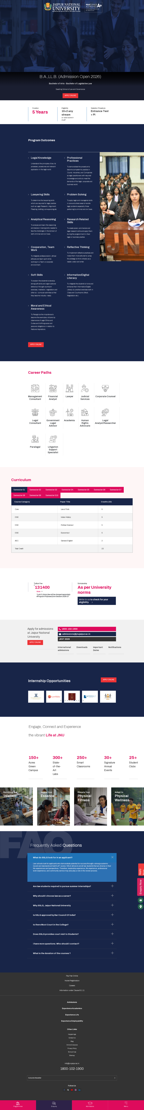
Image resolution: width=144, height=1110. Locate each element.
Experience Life (72, 1015)
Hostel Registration (72, 981)
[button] (60, 700)
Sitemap (72, 1055)
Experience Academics (72, 1008)
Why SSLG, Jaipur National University (52, 906)
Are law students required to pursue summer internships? (62, 886)
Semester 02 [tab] (35, 490)
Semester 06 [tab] (99, 490)
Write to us (93, 600)
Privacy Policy (72, 1048)
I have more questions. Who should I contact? (56, 944)
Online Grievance (72, 1045)
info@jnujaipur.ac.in (72, 1063)
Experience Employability (72, 1021)
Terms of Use (72, 1052)
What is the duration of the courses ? (52, 953)
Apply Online (36, 344)
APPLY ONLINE (70, 95)
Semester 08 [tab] (19, 495)
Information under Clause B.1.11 (72, 990)
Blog (72, 1041)
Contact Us (72, 1038)
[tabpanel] (72, 525)
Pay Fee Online (72, 976)
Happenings (72, 1034)
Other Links (72, 1029)
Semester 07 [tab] (116, 490)
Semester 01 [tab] (19, 490)
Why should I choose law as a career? (52, 896)
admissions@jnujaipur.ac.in (76, 634)
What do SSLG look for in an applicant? (52, 858)
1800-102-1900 (69, 629)
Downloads (81, 647)
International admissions (64, 648)
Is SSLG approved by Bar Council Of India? (54, 915)
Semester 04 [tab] (67, 490)
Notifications (114, 647)
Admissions (72, 1002)
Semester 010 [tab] (52, 495)
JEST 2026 (64, 639)
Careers (72, 986)
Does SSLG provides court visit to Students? (56, 934)
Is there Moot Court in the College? (50, 925)
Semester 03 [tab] (51, 490)
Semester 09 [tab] (35, 495)
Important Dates (98, 648)
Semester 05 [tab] (83, 490)
